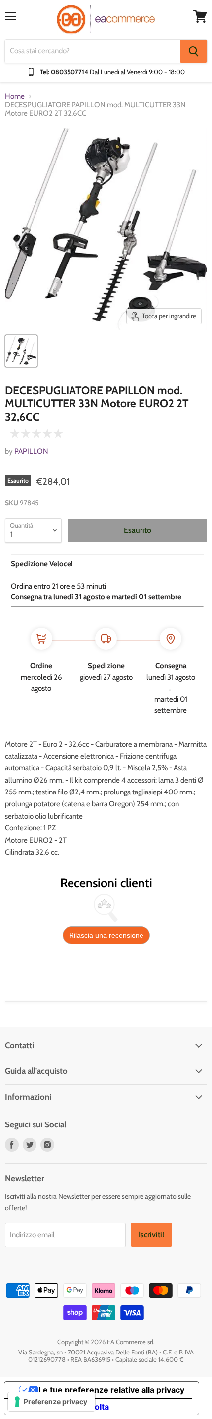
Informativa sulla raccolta (60, 1407)
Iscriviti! (151, 1234)
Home (15, 96)
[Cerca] (193, 51)
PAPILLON (31, 451)
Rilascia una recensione (106, 935)
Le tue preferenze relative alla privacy (111, 1390)
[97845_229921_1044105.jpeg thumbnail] (21, 351)
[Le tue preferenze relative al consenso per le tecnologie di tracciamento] (51, 1401)
